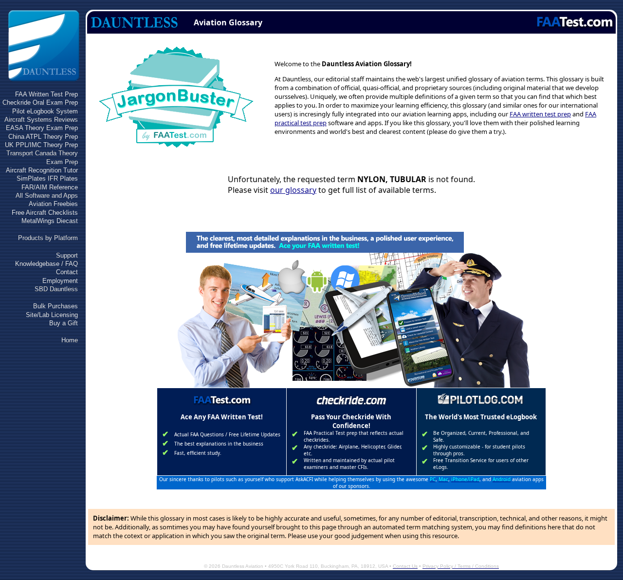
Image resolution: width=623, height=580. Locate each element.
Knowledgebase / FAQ (46, 263)
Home (69, 340)
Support (67, 255)
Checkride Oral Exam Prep (40, 102)
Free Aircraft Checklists (45, 212)
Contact (67, 272)
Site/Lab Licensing (52, 314)
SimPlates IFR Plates (47, 178)
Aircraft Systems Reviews (41, 119)
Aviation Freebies (53, 203)
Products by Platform (48, 238)
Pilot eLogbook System (45, 111)
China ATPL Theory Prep (43, 136)
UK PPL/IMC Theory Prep (41, 145)
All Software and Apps (47, 195)
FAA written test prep (540, 114)
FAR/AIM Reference (49, 187)
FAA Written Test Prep (46, 94)
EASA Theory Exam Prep (42, 127)
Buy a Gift (63, 323)
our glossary (293, 190)
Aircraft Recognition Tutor (42, 170)
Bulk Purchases (55, 306)
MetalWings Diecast (49, 221)
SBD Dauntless (56, 289)
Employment (60, 280)
